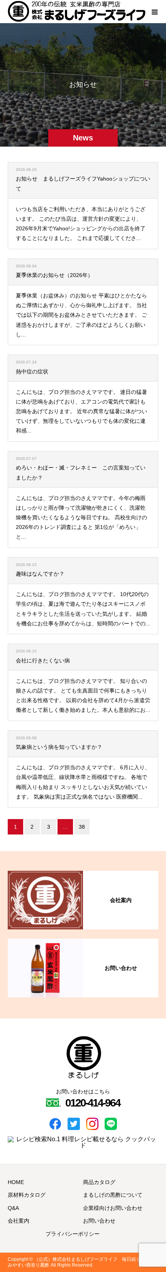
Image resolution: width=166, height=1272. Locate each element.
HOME (16, 1182)
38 (82, 827)
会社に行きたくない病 (43, 660)
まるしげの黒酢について (112, 1195)
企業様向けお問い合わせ (112, 1208)
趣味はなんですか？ (40, 574)
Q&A (13, 1208)
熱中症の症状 (32, 371)
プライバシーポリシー (73, 1234)
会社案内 (18, 1221)
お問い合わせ (99, 1221)
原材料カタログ (27, 1195)
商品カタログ (99, 1182)
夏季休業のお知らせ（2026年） (54, 275)
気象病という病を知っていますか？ (59, 747)
